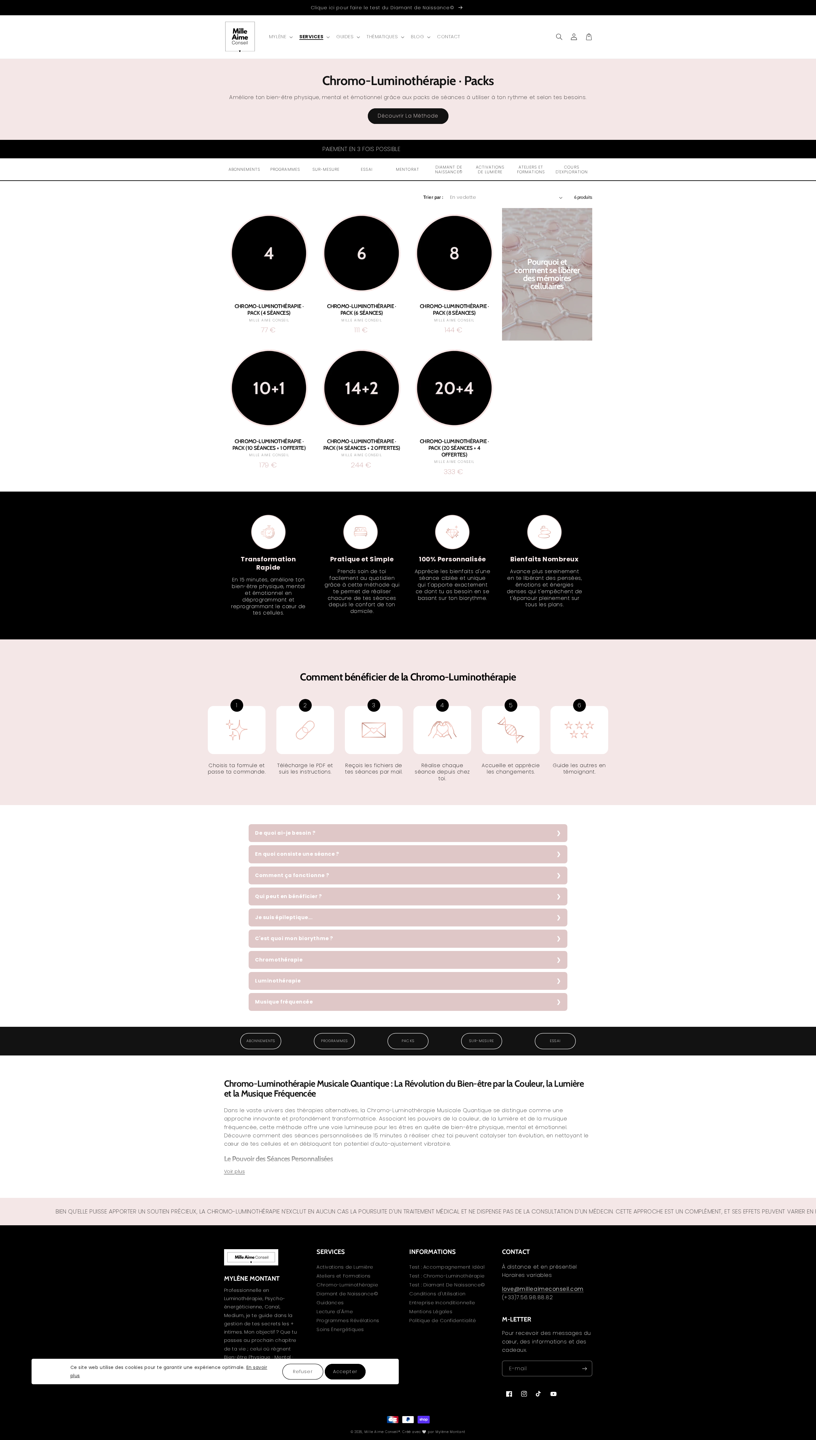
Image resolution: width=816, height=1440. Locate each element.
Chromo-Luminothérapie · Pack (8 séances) (454, 309)
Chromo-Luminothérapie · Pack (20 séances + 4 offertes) (454, 448)
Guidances (330, 1303)
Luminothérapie (278, 980)
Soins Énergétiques (340, 1329)
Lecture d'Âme (335, 1311)
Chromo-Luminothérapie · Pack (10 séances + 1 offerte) (269, 444)
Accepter (345, 1371)
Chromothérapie (278, 959)
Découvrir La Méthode (408, 115)
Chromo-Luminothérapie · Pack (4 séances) (269, 309)
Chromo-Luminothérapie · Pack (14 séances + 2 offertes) (361, 444)
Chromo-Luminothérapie (347, 1285)
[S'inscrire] (584, 1368)
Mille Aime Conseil (381, 1431)
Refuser (302, 1371)
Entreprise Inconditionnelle (442, 1303)
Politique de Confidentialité (442, 1320)
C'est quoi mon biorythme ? (294, 938)
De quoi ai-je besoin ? (285, 833)
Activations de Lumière (345, 1267)
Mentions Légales (430, 1311)
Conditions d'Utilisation (437, 1294)
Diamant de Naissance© (347, 1294)
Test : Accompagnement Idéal (446, 1267)
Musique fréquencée (284, 1001)
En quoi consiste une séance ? (297, 854)
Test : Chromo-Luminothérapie (447, 1276)
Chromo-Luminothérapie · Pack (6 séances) (361, 309)
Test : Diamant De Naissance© (447, 1285)
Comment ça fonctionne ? (292, 875)
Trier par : (433, 197)
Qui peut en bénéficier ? (288, 896)
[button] (280, 37)
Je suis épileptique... (284, 917)
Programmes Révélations (348, 1320)
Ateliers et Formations (344, 1276)
